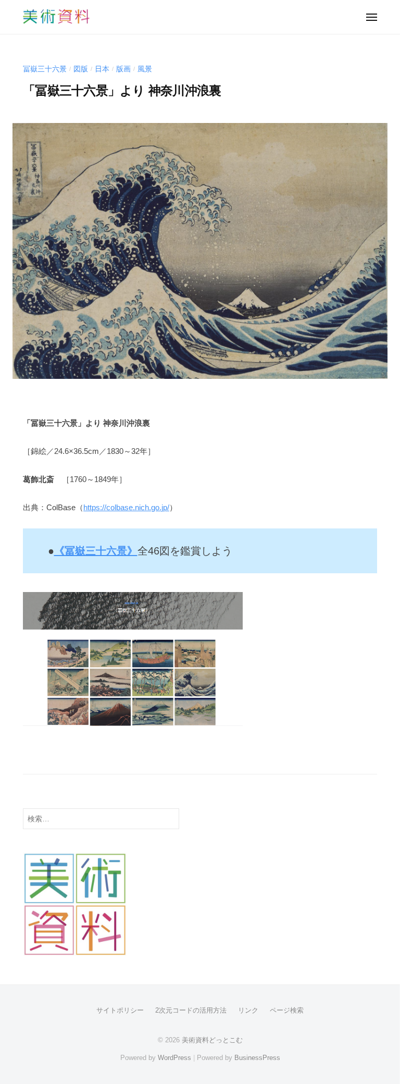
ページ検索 (287, 1010)
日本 (102, 69)
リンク (248, 1010)
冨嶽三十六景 (45, 69)
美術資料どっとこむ (212, 1040)
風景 (145, 69)
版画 (123, 69)
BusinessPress (257, 1058)
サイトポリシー (120, 1010)
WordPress (174, 1058)
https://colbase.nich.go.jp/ (126, 507)
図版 (80, 69)
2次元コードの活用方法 (191, 1010)
